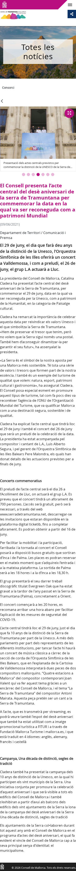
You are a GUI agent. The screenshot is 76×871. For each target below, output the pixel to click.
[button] (23, 174)
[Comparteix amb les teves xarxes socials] (72, 14)
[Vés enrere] (2, 101)
